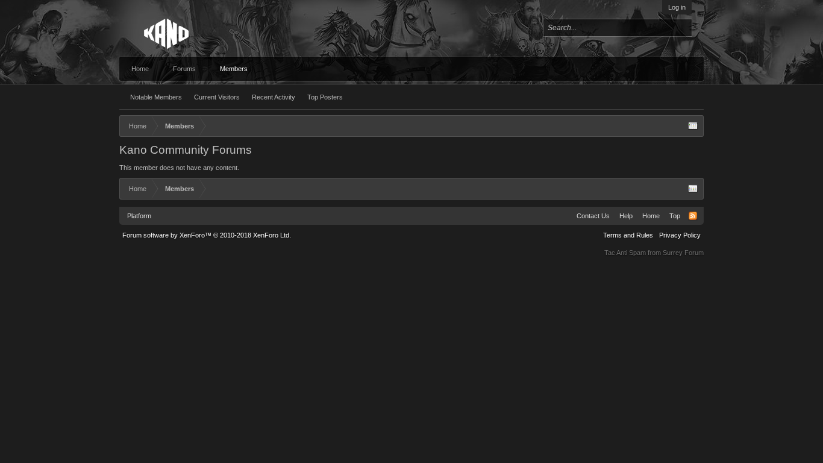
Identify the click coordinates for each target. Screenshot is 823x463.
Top (674, 215)
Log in (677, 7)
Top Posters (325, 97)
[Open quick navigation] (693, 126)
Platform (139, 215)
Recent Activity (273, 97)
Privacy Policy (680, 235)
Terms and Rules (628, 235)
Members (234, 68)
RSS (693, 216)
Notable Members (156, 97)
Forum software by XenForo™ (206, 235)
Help (626, 215)
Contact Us (593, 215)
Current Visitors (217, 97)
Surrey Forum (683, 252)
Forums (184, 68)
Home (140, 68)
